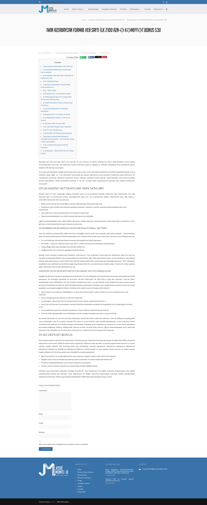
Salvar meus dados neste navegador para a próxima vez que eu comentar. (63, 444)
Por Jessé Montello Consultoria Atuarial (67, 53)
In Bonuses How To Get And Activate (56, 94)
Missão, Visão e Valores (85, 472)
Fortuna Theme (44, 502)
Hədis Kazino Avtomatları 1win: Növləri (58, 66)
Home (66, 9)
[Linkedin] (166, 2)
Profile (80, 480)
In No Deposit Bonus (50, 81)
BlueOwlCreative (63, 502)
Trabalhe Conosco (84, 483)
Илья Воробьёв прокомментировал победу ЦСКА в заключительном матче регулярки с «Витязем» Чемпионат (119, 471)
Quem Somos (77, 9)
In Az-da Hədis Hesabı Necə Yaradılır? (57, 127)
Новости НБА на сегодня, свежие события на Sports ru (119, 479)
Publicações (134, 9)
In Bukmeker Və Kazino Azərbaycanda (57, 133)
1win (102, 53)
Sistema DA (158, 9)
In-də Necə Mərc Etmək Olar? (54, 123)
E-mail (41, 423)
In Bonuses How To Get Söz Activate (56, 114)
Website (42, 432)
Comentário (43, 390)
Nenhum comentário (90, 53)
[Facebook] (163, 2)
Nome (41, 414)
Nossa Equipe (93, 9)
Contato (147, 9)
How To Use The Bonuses (52, 130)
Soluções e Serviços (109, 9)
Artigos (80, 486)
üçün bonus (89, 197)
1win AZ (106, 53)
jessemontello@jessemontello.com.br (53, 2)
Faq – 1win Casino (49, 90)
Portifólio (123, 9)
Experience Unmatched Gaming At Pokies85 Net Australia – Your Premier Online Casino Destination (57, 139)
